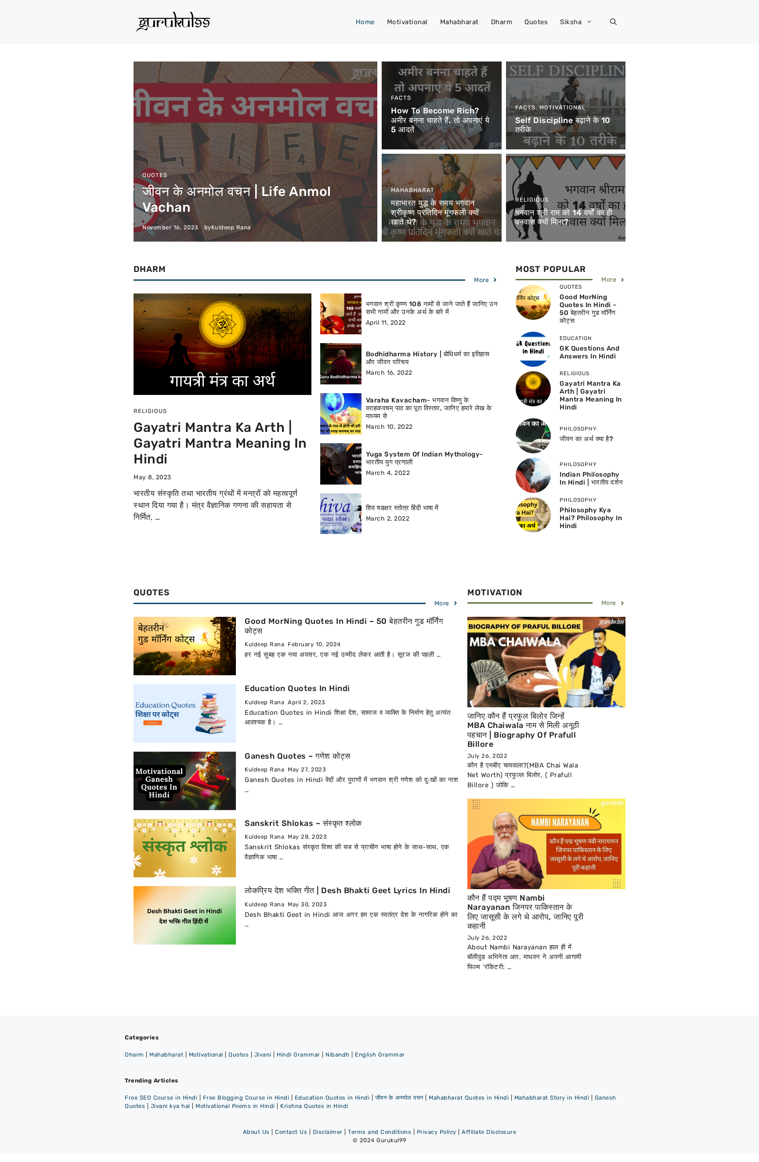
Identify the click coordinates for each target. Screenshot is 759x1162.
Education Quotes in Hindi (297, 688)
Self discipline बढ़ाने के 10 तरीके (563, 125)
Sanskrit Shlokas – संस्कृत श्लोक (303, 823)
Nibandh (337, 1054)
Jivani (262, 1054)
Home (365, 22)
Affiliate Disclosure (489, 1132)
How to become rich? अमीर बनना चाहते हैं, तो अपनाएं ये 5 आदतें (440, 120)
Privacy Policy (436, 1132)
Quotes (536, 22)
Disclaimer (328, 1132)
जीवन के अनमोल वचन (399, 1097)
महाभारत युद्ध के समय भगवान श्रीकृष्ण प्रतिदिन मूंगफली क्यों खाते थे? (435, 212)
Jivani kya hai (170, 1106)
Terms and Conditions (379, 1132)
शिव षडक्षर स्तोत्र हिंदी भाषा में (402, 508)
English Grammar (380, 1054)
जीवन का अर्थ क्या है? (586, 439)
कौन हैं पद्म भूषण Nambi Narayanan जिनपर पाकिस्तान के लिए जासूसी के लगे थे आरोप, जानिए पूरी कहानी (525, 912)
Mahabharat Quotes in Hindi (469, 1097)
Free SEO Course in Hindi (161, 1097)
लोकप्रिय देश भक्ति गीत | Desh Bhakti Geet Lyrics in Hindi (347, 890)
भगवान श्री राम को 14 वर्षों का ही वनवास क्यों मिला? (564, 217)
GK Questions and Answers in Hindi (589, 352)
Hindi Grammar (298, 1054)
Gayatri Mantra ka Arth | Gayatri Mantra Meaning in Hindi (220, 443)
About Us (256, 1132)
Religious (532, 199)
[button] (613, 22)
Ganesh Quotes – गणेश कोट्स (298, 756)
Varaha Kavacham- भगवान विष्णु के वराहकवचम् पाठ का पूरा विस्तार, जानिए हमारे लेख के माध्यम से (429, 408)
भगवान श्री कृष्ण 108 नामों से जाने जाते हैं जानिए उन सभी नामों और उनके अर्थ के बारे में (432, 308)
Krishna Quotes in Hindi (314, 1106)
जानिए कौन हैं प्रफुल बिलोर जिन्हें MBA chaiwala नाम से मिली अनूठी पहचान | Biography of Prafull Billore (523, 730)
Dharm (502, 22)
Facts (401, 97)
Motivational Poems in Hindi (235, 1106)
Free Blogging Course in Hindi (246, 1097)
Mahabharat (459, 22)
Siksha (571, 22)
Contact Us (291, 1132)
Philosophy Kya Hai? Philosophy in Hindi (591, 518)
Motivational (407, 22)
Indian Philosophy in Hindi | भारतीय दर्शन (591, 478)
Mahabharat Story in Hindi (551, 1097)
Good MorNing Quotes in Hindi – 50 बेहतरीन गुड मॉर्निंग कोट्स (588, 309)
